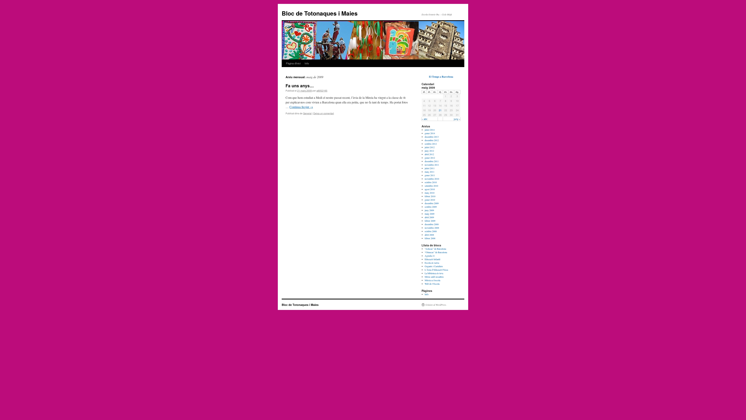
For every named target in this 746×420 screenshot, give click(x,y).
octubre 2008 (431, 231)
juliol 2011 (430, 168)
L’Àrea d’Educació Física (436, 269)
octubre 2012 (431, 143)
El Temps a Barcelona (441, 76)
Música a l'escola (432, 280)
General (307, 113)
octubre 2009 (431, 206)
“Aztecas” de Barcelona (435, 248)
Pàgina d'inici (293, 63)
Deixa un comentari (323, 113)
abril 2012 (429, 154)
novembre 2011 (432, 164)
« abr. (425, 119)
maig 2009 (429, 213)
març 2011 (429, 171)
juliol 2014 (430, 129)
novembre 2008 (432, 227)
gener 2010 (430, 199)
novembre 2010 (432, 178)
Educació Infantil (432, 259)
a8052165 (321, 90)
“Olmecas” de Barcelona (436, 252)
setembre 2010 (431, 185)
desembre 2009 (432, 203)
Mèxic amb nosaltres (434, 276)
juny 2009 (429, 210)
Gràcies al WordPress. (436, 304)
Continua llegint (301, 107)
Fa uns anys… (300, 85)
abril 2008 (429, 234)
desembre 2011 (432, 161)
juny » (457, 119)
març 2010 (429, 192)
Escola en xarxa (432, 262)
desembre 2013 (432, 136)
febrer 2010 (430, 196)
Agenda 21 (430, 255)
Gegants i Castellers (434, 266)
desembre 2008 (432, 224)
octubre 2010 (431, 182)
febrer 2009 (430, 220)
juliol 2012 (430, 147)
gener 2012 (430, 157)
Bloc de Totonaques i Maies (320, 13)
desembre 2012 (432, 140)
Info (307, 63)
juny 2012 (429, 150)
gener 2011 (430, 175)
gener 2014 (430, 133)
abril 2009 (429, 217)
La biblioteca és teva (434, 273)
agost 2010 (430, 189)
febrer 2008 (430, 238)
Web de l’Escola (432, 283)
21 (440, 110)
